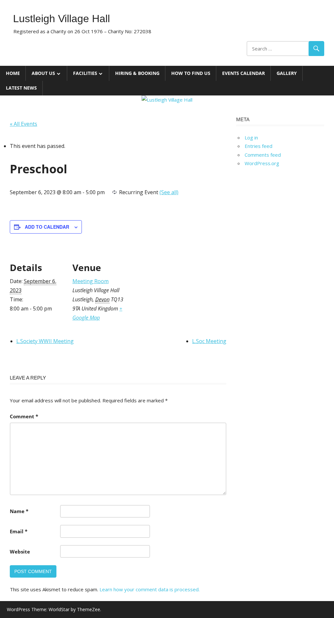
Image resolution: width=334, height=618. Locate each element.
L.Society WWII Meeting (45, 341)
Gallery (287, 73)
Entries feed (258, 146)
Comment (24, 416)
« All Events (23, 123)
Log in (251, 137)
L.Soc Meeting (209, 341)
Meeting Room (90, 281)
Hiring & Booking (137, 73)
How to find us (190, 73)
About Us (43, 73)
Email (18, 531)
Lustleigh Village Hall (61, 18)
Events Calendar (243, 73)
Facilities (85, 73)
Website (20, 551)
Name (19, 511)
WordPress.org (262, 163)
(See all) (168, 192)
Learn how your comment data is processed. (149, 589)
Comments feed (263, 154)
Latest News (21, 88)
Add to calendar (47, 226)
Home (13, 73)
